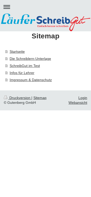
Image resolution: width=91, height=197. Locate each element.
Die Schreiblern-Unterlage (30, 59)
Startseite (17, 52)
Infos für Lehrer (22, 73)
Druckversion (19, 98)
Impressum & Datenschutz (31, 80)
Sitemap (40, 98)
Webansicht (78, 103)
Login (82, 98)
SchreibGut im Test (25, 66)
